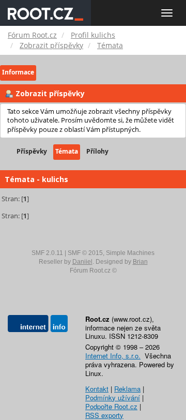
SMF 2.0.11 (47, 253)
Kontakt (97, 389)
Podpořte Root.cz (111, 406)
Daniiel (82, 261)
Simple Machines (130, 253)
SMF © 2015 (85, 253)
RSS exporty (104, 415)
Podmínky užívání (112, 397)
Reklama (127, 389)
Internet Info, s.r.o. (113, 356)
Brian (140, 261)
